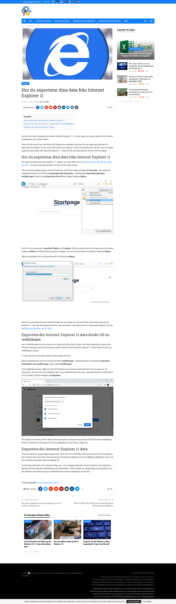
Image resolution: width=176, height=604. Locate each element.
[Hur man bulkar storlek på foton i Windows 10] (67, 529)
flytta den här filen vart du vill (37, 328)
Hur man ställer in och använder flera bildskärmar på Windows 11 (141, 65)
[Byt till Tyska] (57, 1)
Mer (126, 21)
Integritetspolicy (148, 596)
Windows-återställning (84, 21)
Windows (25, 83)
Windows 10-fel (62, 21)
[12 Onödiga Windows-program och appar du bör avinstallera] (122, 92)
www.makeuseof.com (47, 482)
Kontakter (47, 2)
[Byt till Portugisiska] (66, 1)
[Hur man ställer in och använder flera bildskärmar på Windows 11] (122, 66)
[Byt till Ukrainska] (62, 1)
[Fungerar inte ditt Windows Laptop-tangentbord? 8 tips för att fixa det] (97, 529)
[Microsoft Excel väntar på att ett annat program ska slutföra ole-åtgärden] (136, 47)
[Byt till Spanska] (79, 1)
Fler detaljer (147, 601)
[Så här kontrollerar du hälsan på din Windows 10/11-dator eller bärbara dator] (38, 529)
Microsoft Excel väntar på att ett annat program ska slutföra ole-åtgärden (136, 54)
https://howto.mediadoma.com (134, 577)
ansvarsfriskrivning (129, 596)
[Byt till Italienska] (70, 1)
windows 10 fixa (43, 21)
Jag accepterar (133, 601)
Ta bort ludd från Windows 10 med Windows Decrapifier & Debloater (93, 504)
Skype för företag (136, 49)
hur (30, 21)
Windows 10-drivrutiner (109, 21)
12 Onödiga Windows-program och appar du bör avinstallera (141, 91)
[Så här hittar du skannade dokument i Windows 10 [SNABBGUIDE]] (122, 79)
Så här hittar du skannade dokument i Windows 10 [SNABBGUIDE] (141, 78)
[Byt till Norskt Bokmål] (75, 1)
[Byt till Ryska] (53, 1)
